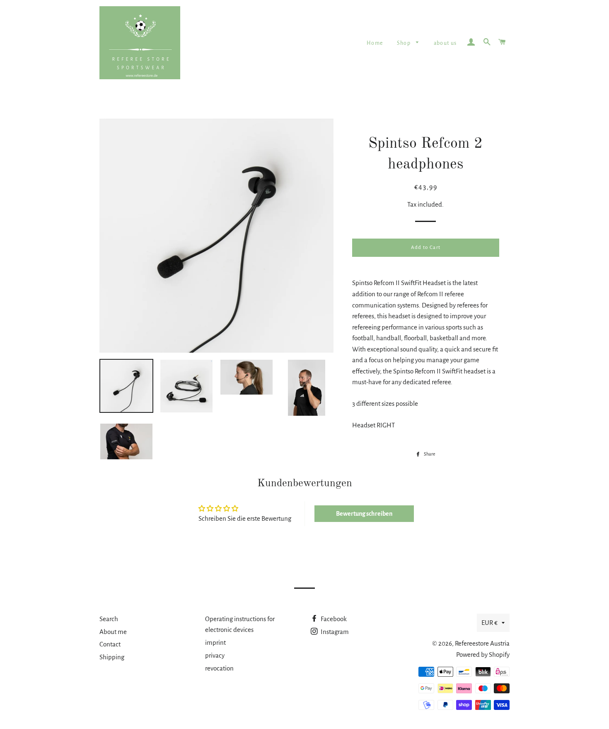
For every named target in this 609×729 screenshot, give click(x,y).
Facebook (333, 618)
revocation (219, 668)
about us (445, 43)
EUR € (489, 622)
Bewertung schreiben (364, 513)
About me (113, 631)
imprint (215, 642)
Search (108, 618)
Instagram (334, 631)
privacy (215, 655)
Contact (110, 644)
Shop (404, 43)
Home (375, 43)
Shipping (111, 657)
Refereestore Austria (482, 643)
